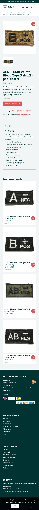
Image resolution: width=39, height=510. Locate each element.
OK (15, 506)
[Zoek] (22, 7)
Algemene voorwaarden (10, 426)
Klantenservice (10, 1)
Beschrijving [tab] (8, 126)
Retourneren (7, 424)
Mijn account (31, 1)
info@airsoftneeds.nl (21, 491)
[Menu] (27, 7)
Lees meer (24, 506)
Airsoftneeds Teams (9, 455)
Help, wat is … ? (8, 462)
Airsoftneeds (20, 1)
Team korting (7, 452)
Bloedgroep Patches (23, 114)
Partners (6, 468)
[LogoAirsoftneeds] (16, 7)
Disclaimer (6, 432)
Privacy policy (7, 429)
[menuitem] (10, 1)
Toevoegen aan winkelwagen (12, 103)
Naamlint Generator (9, 457)
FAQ (4, 434)
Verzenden (6, 421)
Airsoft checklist (8, 465)
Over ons (6, 460)
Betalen (5, 418)
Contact (5, 449)
